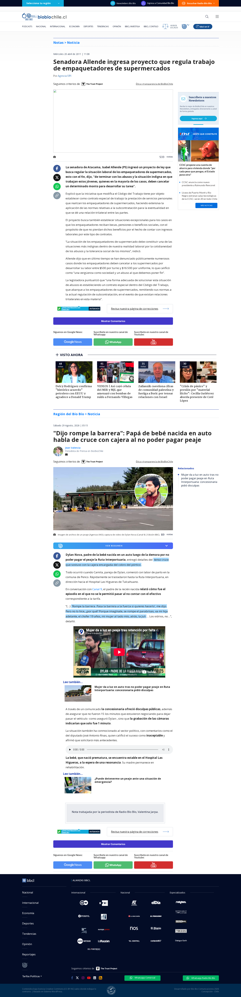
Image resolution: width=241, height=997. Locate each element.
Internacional (57, 26)
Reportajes (29, 954)
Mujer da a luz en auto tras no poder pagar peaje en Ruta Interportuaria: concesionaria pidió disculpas (132, 688)
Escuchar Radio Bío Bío (199, 3)
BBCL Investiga (132, 26)
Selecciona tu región (38, 3)
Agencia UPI (64, 76)
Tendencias (103, 26)
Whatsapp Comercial (144, 977)
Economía (74, 26)
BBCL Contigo (151, 26)
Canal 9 (97, 589)
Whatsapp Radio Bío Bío (203, 978)
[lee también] (79, 693)
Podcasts (27, 26)
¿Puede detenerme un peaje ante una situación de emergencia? (128, 780)
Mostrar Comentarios (113, 321)
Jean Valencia (72, 447)
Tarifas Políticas (31, 976)
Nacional (41, 26)
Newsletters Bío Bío (126, 3)
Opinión (117, 26)
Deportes (88, 26)
